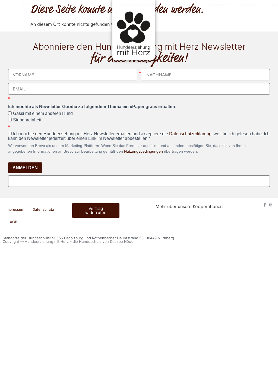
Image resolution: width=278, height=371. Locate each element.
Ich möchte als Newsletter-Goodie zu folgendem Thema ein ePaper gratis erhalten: (92, 107)
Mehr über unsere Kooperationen (189, 206)
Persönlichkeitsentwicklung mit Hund (82, 5)
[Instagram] (271, 205)
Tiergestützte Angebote (136, 5)
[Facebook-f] (264, 205)
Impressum (14, 209)
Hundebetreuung (179, 5)
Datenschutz (43, 209)
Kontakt (272, 5)
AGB (13, 222)
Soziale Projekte (216, 5)
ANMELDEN (25, 167)
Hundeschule (32, 5)
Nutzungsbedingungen (143, 151)
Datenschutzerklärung (190, 133)
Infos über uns (247, 5)
